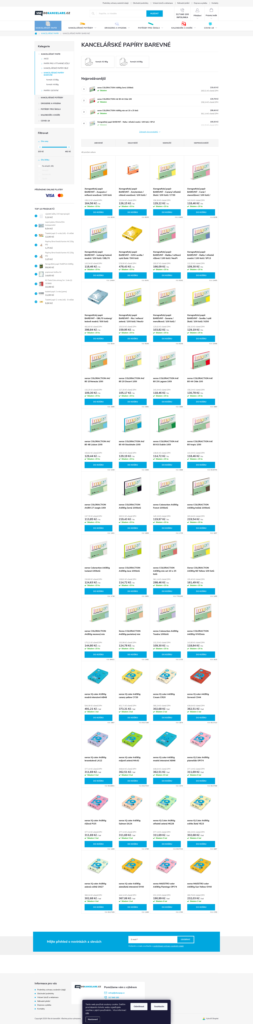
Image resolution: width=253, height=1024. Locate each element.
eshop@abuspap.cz (116, 993)
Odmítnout (139, 1006)
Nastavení (93, 1019)
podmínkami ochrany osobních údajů (168, 946)
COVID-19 (45, 121)
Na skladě (47, 166)
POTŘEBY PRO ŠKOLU (51, 109)
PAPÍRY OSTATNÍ (51, 90)
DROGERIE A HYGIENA (51, 103)
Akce (45, 170)
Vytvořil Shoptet (212, 1018)
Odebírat (185, 939)
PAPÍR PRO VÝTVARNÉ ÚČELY (57, 63)
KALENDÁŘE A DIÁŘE (50, 115)
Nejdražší (167, 143)
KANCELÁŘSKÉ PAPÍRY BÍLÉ (56, 68)
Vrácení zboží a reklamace (163, 3)
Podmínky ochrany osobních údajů (115, 3)
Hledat (154, 13)
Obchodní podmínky (140, 3)
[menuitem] (48, 26)
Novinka (46, 174)
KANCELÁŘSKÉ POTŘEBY (52, 97)
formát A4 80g (52, 84)
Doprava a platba (200, 3)
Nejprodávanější (201, 143)
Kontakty (215, 3)
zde (87, 1013)
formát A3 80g (52, 80)
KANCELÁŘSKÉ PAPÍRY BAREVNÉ (54, 74)
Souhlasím (159, 1006)
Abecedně (98, 143)
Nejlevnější (133, 143)
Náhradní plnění (183, 3)
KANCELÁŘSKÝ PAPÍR (50, 54)
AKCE (46, 58)
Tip (44, 179)
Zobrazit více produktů (148, 132)
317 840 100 (113, 997)
